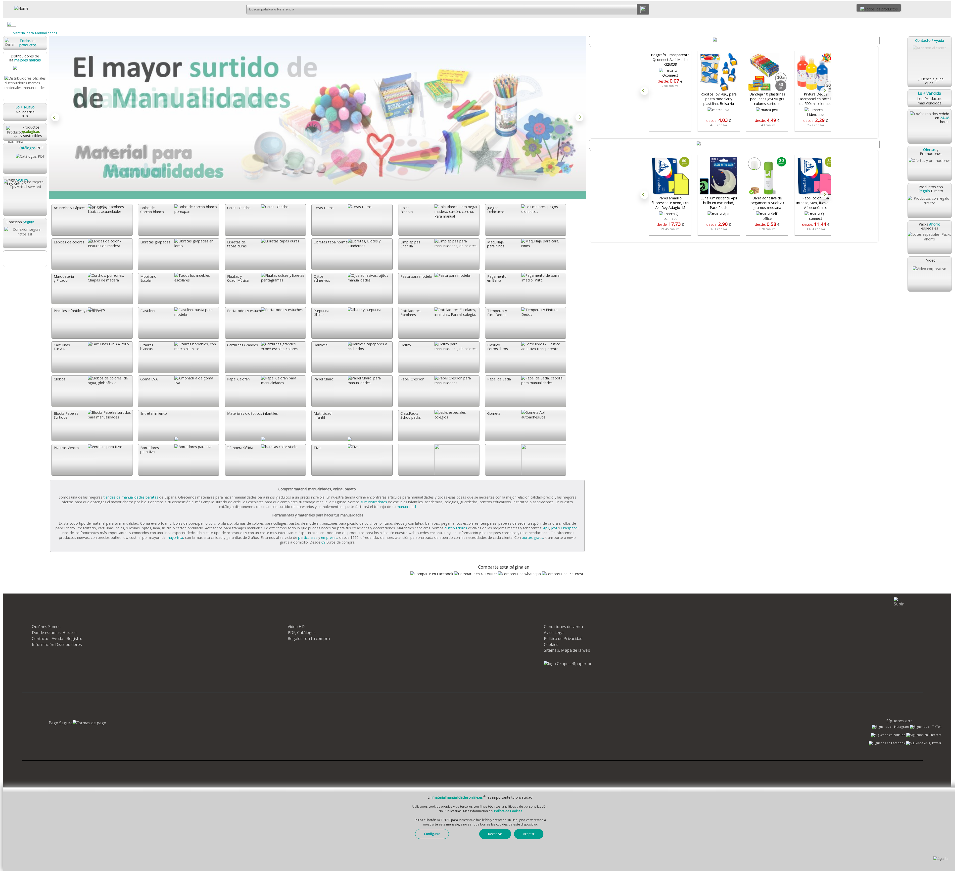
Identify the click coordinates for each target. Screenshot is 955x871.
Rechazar (495, 833)
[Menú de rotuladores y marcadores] (793, 25)
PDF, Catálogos (302, 632)
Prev (55, 117)
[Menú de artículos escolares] (947, 25)
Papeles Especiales (413, 24)
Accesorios (106, 24)
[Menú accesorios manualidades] (178, 25)
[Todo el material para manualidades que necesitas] (317, 117)
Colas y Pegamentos (260, 24)
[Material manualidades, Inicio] (33, 8)
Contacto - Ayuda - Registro (57, 638)
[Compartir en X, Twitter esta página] (475, 573)
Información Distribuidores (57, 644)
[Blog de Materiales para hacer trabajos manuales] (25, 258)
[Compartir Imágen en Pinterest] (562, 573)
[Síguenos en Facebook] (887, 743)
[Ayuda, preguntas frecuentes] (940, 858)
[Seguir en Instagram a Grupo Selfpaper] (890, 727)
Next (579, 117)
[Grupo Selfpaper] (568, 663)
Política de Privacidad (563, 638)
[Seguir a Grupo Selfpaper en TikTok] (925, 727)
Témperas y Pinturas (567, 24)
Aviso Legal (554, 632)
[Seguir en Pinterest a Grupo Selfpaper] (923, 735)
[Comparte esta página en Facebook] (431, 573)
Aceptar (528, 833)
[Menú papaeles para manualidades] (486, 25)
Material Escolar (874, 24)
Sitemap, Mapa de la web (567, 650)
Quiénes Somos (46, 626)
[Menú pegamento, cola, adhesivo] (332, 25)
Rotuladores (721, 24)
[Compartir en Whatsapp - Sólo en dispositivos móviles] (519, 573)
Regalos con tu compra (309, 638)
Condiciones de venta (563, 626)
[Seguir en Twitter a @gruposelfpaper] (923, 743)
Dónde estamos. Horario (54, 632)
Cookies (551, 644)
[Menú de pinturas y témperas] (640, 25)
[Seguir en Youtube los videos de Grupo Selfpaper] (888, 735)
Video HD (296, 626)
